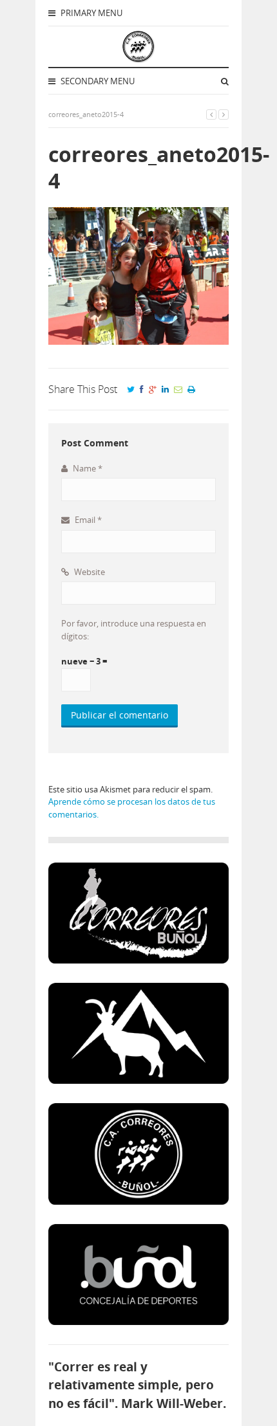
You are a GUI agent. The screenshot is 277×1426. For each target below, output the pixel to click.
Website (88, 572)
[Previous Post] (211, 114)
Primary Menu (90, 13)
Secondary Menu (97, 81)
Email (87, 520)
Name (86, 468)
